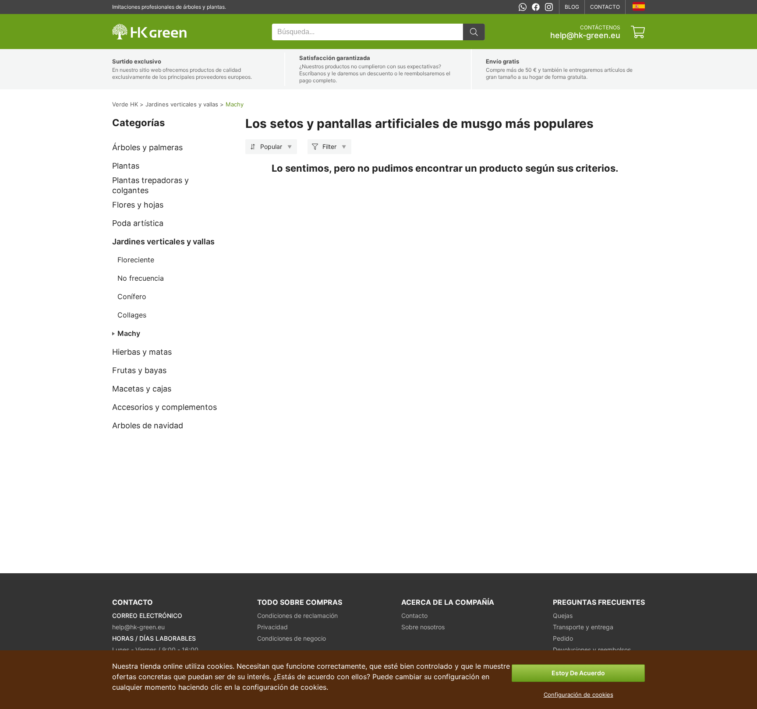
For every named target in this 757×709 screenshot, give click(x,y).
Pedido (563, 638)
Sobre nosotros (423, 627)
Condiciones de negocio (291, 638)
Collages (131, 314)
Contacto (605, 7)
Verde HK (123, 18)
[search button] (474, 32)
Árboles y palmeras (147, 147)
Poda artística (137, 223)
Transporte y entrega (583, 627)
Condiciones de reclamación (297, 615)
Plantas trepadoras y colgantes (150, 185)
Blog (572, 7)
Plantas (125, 165)
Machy (128, 333)
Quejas (563, 615)
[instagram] (548, 7)
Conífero (131, 296)
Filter (329, 146)
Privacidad (272, 627)
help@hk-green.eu (585, 35)
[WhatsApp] (522, 7)
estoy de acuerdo (578, 673)
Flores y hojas (137, 204)
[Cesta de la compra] (638, 32)
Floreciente (135, 259)
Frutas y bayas (139, 370)
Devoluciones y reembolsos (592, 649)
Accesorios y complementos (164, 407)
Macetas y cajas (141, 388)
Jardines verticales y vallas (163, 241)
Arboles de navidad (147, 425)
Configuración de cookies (578, 694)
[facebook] (535, 7)
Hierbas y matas (142, 351)
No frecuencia (140, 278)
